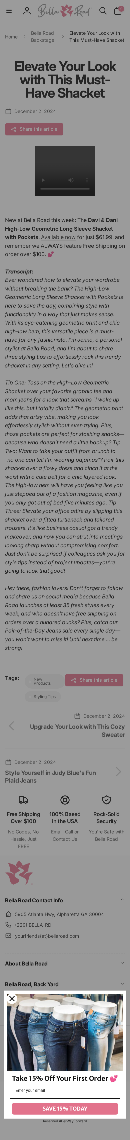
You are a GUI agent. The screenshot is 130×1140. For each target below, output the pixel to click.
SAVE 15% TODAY (65, 1108)
